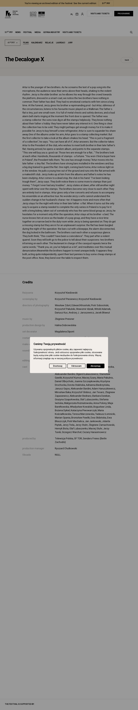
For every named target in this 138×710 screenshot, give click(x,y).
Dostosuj (57, 366)
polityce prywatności (73, 358)
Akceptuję (96, 366)
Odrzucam (76, 366)
